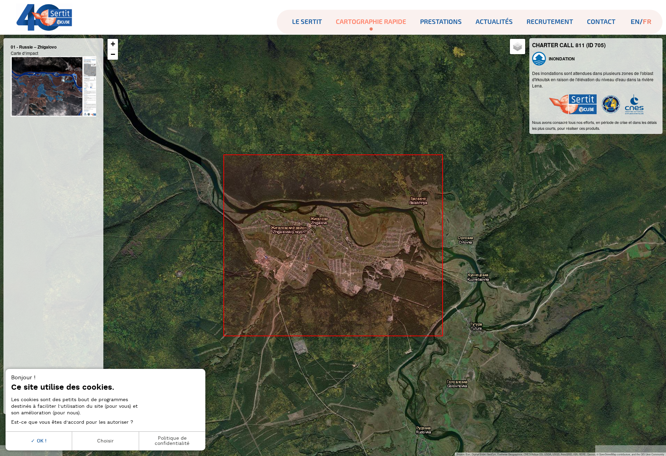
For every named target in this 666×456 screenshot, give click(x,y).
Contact (601, 22)
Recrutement (550, 22)
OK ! (40, 441)
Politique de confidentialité (172, 441)
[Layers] (517, 46)
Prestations (441, 22)
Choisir (105, 441)
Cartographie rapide (371, 22)
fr (647, 22)
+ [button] (113, 44)
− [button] (113, 54)
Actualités (494, 22)
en (635, 22)
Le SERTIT (307, 22)
